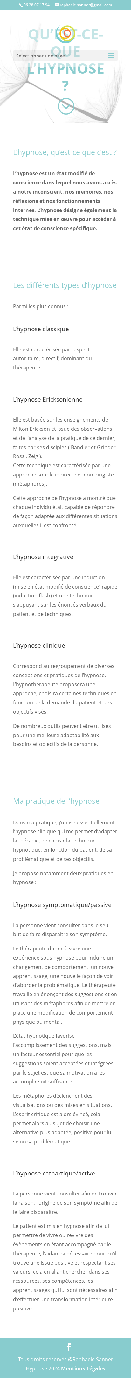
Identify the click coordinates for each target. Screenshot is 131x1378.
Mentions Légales (83, 1368)
